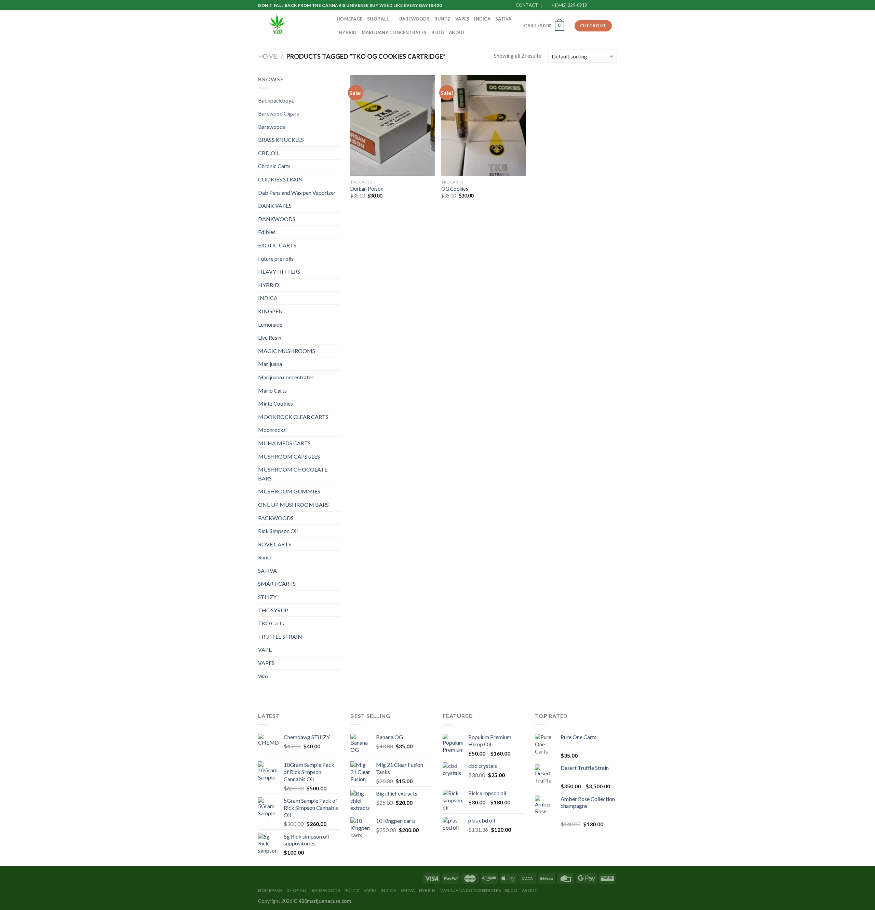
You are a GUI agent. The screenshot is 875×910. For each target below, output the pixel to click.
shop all (378, 19)
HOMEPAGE (349, 19)
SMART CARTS (277, 583)
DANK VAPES (275, 205)
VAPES (462, 19)
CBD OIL (269, 153)
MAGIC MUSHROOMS (286, 351)
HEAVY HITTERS (279, 271)
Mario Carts (272, 390)
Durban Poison (366, 189)
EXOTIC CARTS (277, 245)
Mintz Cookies (275, 403)
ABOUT (457, 32)
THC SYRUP (273, 610)
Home (268, 56)
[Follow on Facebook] (594, 5)
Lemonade (270, 324)
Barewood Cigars (278, 113)
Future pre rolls (276, 258)
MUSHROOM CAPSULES (289, 456)
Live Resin (269, 337)
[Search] (516, 25)
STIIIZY (267, 597)
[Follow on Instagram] (600, 5)
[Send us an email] (613, 5)
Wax (263, 676)
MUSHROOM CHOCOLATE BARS (292, 473)
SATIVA (503, 19)
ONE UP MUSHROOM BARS (293, 504)
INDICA (482, 19)
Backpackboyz (276, 100)
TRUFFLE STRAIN (280, 636)
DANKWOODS (276, 219)
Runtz (442, 19)
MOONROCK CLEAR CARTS (293, 416)
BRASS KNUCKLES (281, 139)
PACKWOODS (276, 518)
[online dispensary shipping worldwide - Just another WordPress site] (292, 25)
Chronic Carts (274, 166)
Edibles (266, 232)
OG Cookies (454, 189)
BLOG (437, 32)
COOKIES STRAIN (280, 179)
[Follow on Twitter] (607, 5)
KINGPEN (270, 311)
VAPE (265, 649)
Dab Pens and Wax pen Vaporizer (297, 192)
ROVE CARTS (274, 544)
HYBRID (348, 32)
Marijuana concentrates (394, 32)
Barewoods (414, 19)
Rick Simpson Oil (278, 531)
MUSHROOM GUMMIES (289, 491)
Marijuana (270, 364)
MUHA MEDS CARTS (284, 443)
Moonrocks (272, 429)
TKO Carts (271, 623)
